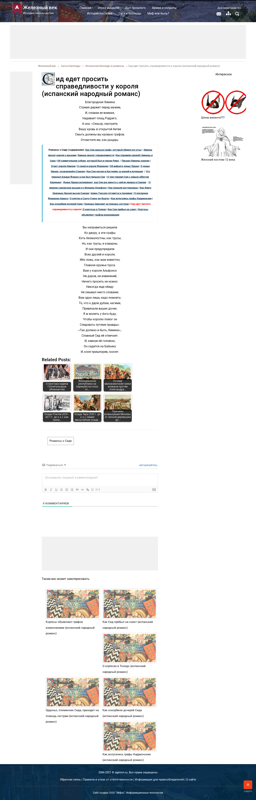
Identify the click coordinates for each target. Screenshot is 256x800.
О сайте (191, 779)
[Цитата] (77, 489)
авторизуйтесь (148, 465)
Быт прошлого (135, 8)
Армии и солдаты (164, 8)
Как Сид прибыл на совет (122, 209)
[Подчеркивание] (56, 489)
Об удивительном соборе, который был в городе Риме (88, 160)
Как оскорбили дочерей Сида (66, 203)
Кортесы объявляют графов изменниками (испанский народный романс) (70, 627)
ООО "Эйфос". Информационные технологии (136, 792)
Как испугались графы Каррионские (131, 198)
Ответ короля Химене (63, 166)
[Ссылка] (87, 489)
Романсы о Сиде (60, 441)
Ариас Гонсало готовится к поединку (111, 193)
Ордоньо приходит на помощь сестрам (106, 203)
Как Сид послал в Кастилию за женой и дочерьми (115, 171)
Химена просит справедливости (96, 155)
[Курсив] (51, 489)
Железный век (47, 65)
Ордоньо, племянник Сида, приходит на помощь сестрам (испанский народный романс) (72, 716)
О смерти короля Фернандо (92, 166)
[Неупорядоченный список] (72, 489)
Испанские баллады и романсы (104, 65)
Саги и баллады (130, 13)
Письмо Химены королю (136, 160)
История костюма (99, 13)
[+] (98, 489)
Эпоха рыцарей (108, 8)
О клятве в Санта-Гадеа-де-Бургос (89, 198)
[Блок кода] (82, 489)
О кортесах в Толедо (94, 209)
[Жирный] (45, 489)
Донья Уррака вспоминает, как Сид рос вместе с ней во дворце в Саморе (104, 182)
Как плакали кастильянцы (123, 187)
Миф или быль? (158, 13)
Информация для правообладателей (159, 779)
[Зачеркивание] (61, 489)
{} (92, 489)
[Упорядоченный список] (66, 489)
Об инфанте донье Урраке (124, 166)
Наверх (248, 791)
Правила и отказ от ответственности (108, 779)
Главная (85, 8)
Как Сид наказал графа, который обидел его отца (113, 149)
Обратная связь (70, 779)
